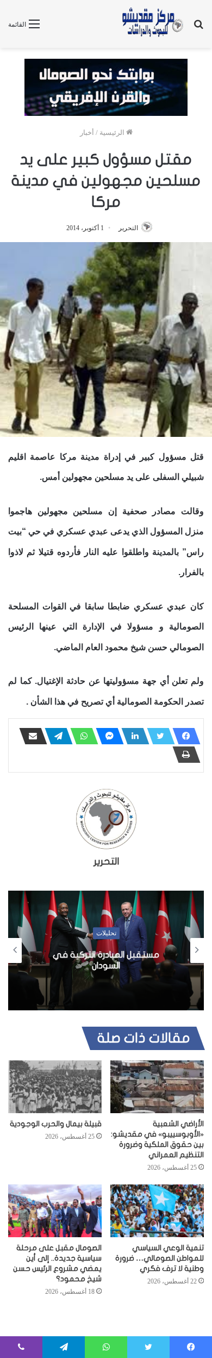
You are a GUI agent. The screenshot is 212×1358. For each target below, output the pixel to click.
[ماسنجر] (106, 736)
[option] (106, 950)
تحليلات (106, 933)
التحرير (128, 228)
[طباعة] (183, 754)
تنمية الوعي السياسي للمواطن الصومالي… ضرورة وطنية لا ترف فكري (159, 1258)
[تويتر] (158, 736)
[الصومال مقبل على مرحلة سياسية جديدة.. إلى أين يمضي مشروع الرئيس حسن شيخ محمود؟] (55, 1210)
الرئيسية (112, 132)
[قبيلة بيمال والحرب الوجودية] (55, 1086)
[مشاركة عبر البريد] (30, 736)
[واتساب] (81, 736)
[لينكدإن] (132, 736)
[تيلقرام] (55, 736)
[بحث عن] (198, 28)
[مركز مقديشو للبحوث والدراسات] (152, 24)
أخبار (87, 132)
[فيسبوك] (183, 736)
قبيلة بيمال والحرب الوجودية (56, 1124)
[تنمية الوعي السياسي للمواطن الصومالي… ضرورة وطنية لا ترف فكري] (157, 1210)
